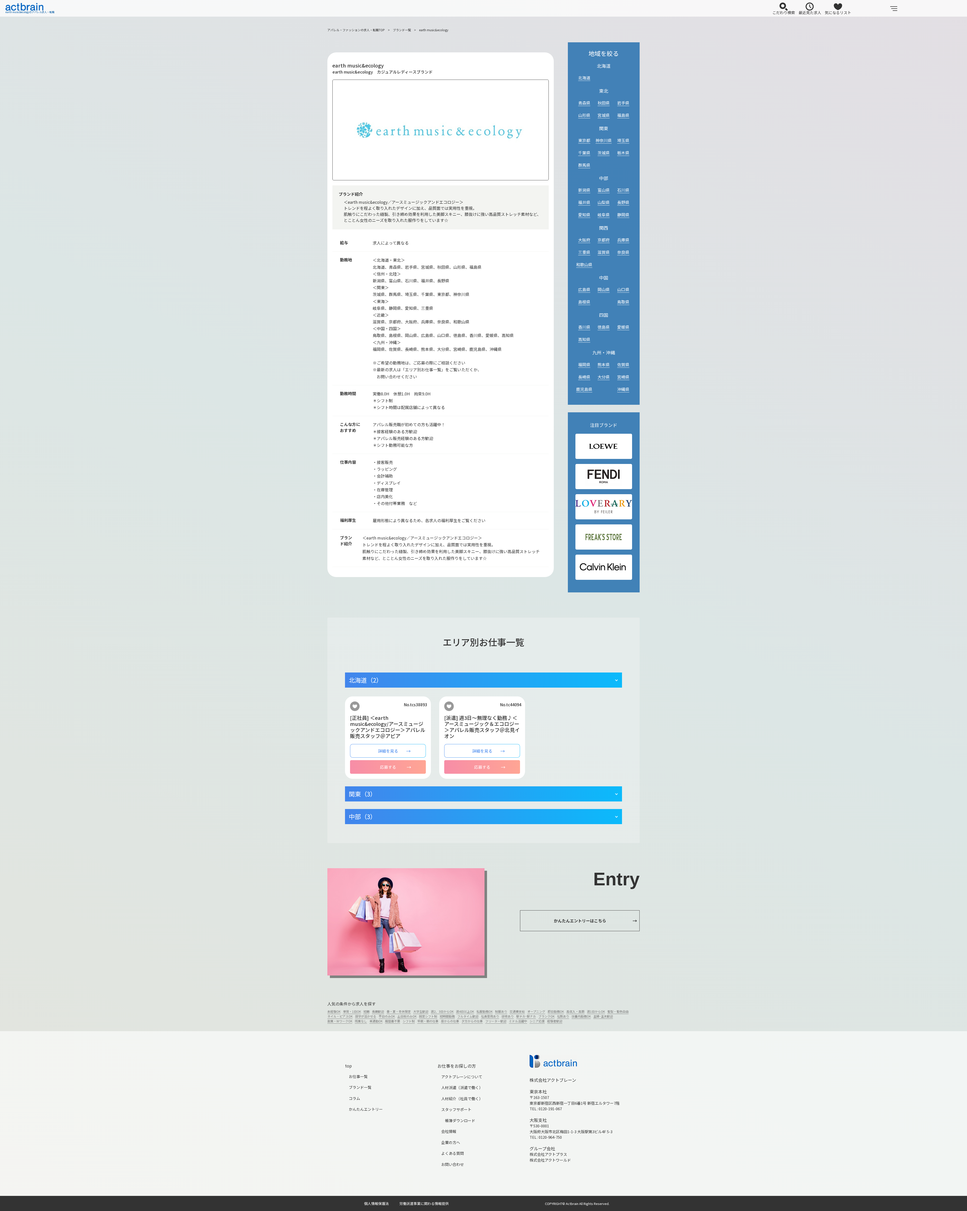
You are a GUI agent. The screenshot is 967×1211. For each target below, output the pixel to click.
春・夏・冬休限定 (399, 1011)
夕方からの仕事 (472, 1021)
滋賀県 (604, 252)
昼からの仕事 (450, 1021)
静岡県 (623, 215)
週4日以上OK (465, 1011)
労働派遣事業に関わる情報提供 (424, 1203)
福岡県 (584, 364)
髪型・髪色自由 (618, 1011)
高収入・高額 (575, 1011)
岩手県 (623, 103)
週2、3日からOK (442, 1011)
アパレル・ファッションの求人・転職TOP (356, 30)
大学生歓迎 (420, 1011)
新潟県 (584, 190)
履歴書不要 (392, 1021)
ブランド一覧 (402, 30)
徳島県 (604, 327)
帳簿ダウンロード (460, 1120)
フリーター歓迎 (495, 1021)
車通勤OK (376, 1021)
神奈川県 (604, 140)
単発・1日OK (352, 1011)
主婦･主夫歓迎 (603, 1016)
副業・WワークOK (339, 1021)
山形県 (584, 115)
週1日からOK (596, 1011)
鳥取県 (623, 302)
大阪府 (584, 240)
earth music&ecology (433, 30)
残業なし (361, 1021)
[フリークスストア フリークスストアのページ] (603, 537)
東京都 (584, 140)
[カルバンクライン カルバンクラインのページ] (603, 567)
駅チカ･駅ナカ (526, 1016)
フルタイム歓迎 (467, 1016)
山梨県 (604, 202)
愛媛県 (623, 327)
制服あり (501, 1011)
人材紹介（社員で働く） (462, 1098)
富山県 (604, 190)
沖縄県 (623, 389)
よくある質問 (452, 1153)
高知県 (584, 339)
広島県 (584, 289)
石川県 (623, 190)
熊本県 (604, 364)
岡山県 (604, 289)
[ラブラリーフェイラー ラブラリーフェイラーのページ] (603, 507)
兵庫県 (623, 240)
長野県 (623, 202)
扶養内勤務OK (581, 1016)
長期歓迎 (378, 1011)
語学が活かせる (365, 1016)
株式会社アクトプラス (548, 1154)
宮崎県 (623, 377)
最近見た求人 (810, 12)
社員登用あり (490, 1016)
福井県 (584, 202)
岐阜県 (604, 215)
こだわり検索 (783, 12)
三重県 (584, 252)
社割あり (563, 1016)
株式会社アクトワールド (550, 1160)
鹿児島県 (584, 389)
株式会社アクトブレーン (553, 1080)
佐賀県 (623, 364)
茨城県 (604, 153)
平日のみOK (387, 1016)
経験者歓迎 (554, 1021)
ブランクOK (546, 1016)
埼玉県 (623, 140)
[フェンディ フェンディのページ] (603, 476)
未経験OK (333, 1011)
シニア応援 (537, 1021)
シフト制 (409, 1021)
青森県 (584, 103)
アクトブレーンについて (461, 1076)
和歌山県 (584, 264)
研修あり (508, 1016)
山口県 (623, 289)
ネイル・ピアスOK (340, 1016)
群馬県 (584, 165)
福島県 (623, 115)
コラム (354, 1098)
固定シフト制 (428, 1016)
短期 (366, 1011)
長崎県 (584, 377)
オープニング (536, 1011)
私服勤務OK (484, 1011)
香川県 (584, 327)
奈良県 (623, 252)
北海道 (584, 78)
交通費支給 (517, 1011)
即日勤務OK (556, 1011)
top (348, 1066)
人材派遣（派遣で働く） (462, 1087)
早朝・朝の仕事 (427, 1021)
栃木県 (623, 153)
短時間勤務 (447, 1016)
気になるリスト (838, 12)
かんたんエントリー (366, 1109)
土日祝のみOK (407, 1016)
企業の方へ (450, 1142)
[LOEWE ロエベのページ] (603, 446)
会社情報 (448, 1131)
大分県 (604, 377)
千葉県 (584, 153)
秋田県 (604, 103)
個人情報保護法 (376, 1203)
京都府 (604, 240)
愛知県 (584, 215)
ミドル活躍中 (518, 1021)
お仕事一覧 (358, 1076)
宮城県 (604, 115)
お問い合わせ (452, 1164)
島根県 (584, 302)
